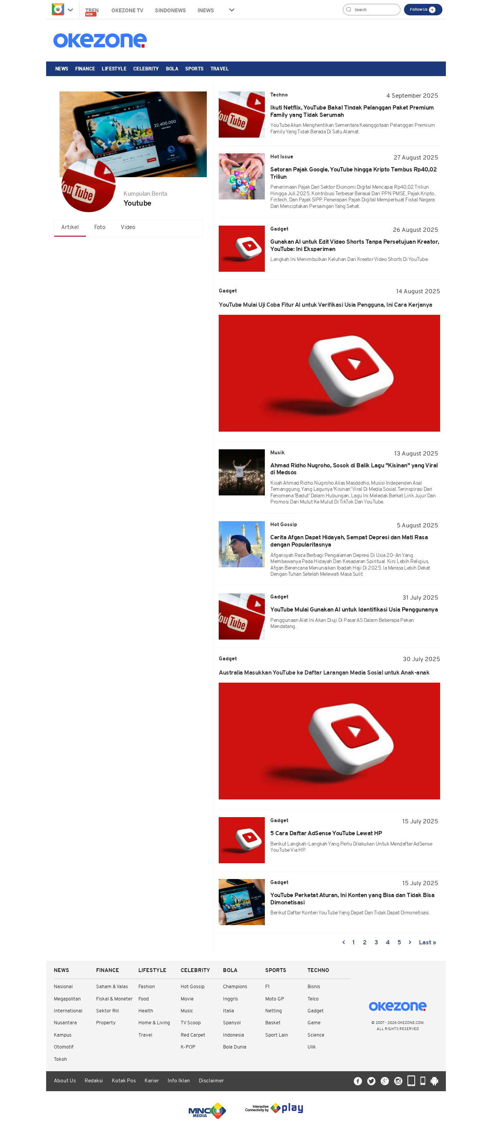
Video (128, 228)
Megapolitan (67, 999)
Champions (235, 986)
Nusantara (65, 1022)
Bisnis (314, 986)
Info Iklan (179, 1081)
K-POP (188, 1047)
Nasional (63, 986)
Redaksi (94, 1081)
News (61, 68)
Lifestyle (114, 68)
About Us (65, 1081)
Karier (152, 1081)
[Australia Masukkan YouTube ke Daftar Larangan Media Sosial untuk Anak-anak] (329, 741)
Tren (92, 11)
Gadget (316, 1011)
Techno (318, 971)
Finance (85, 68)
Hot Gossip (192, 986)
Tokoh (60, 1059)
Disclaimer (211, 1081)
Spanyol (232, 1022)
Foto (99, 228)
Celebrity (146, 68)
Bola (172, 68)
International (68, 1011)
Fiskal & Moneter (114, 999)
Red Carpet (193, 1035)
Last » (427, 943)
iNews (206, 10)
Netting (273, 1011)
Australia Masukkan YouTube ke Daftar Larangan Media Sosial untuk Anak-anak (324, 673)
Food (143, 999)
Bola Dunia (234, 1047)
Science (316, 1035)
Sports (194, 68)
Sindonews (170, 10)
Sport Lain (276, 1035)
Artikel (70, 228)
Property (106, 1022)
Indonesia (233, 1035)
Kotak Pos (124, 1081)
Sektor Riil (107, 1011)
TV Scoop (191, 1022)
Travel (220, 68)
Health (145, 1011)
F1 (267, 986)
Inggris (230, 999)
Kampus (62, 1035)
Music (187, 1011)
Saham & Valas (112, 986)
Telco (313, 999)
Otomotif (63, 1047)
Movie (187, 999)
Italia (228, 1011)
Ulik (312, 1047)
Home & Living (154, 1022)
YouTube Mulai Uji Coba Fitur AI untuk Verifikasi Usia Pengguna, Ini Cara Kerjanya (325, 305)
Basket (273, 1022)
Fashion (146, 986)
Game (314, 1022)
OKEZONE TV (127, 10)
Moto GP (274, 999)
